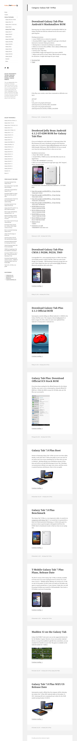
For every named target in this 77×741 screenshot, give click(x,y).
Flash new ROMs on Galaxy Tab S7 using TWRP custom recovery (11, 217)
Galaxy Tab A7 (8, 137)
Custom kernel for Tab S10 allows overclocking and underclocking (11, 200)
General (7, 59)
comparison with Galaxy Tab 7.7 (40, 520)
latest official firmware (53, 145)
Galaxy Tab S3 (8, 51)
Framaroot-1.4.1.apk (37, 225)
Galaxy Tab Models (9, 17)
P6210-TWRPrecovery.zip (38, 218)
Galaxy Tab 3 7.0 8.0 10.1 (11, 24)
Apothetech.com (10, 276)
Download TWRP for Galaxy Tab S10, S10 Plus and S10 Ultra (11, 195)
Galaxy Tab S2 (8, 49)
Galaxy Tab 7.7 (8, 32)
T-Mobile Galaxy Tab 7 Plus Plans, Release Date (48, 571)
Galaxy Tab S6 (8, 56)
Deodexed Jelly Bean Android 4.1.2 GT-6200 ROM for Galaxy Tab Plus (49, 133)
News (6, 61)
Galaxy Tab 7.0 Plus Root (46, 450)
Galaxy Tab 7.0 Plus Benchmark (43, 511)
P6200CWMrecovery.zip (38, 206)
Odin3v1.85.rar (36, 222)
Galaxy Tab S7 (8, 163)
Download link (36, 60)
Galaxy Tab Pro (8, 44)
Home (6, 12)
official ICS (60, 318)
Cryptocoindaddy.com (11, 279)
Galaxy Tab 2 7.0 (9, 22)
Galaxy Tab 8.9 (8, 34)
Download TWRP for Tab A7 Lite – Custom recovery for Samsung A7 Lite (11, 254)
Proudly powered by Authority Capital (40, 738)
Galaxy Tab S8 (8, 166)
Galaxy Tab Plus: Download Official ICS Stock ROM (48, 380)
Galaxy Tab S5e (8, 54)
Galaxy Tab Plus (9, 41)
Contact (6, 14)
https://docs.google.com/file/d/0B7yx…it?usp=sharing (46, 191)
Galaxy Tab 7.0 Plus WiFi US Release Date (48, 686)
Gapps (33, 62)
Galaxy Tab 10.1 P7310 (10, 19)
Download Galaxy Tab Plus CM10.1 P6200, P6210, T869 (47, 251)
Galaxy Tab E (8, 36)
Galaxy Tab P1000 (9, 39)
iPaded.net (8, 278)
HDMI (58, 263)
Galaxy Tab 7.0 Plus (10, 29)
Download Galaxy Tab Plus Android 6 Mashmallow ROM (48, 23)
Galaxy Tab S (8, 46)
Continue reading (37, 286)
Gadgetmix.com (9, 275)
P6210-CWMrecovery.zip (38, 210)
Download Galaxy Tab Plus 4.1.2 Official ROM (47, 309)
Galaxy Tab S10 (8, 151)
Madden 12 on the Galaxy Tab (49, 631)
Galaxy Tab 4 (8, 27)
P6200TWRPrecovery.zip (38, 214)
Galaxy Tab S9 (8, 168)
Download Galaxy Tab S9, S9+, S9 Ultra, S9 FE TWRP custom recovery (10, 226)
